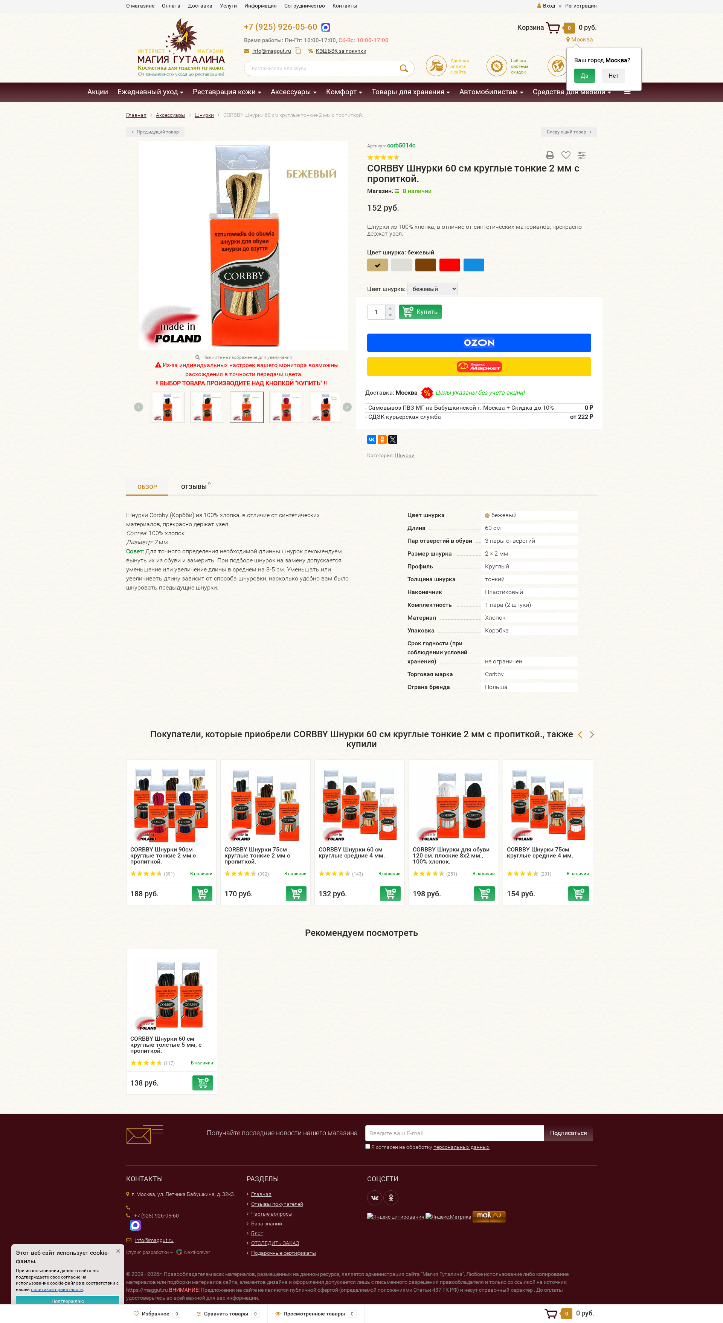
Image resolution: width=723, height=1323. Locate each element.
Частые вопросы (272, 1214)
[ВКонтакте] (371, 439)
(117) (169, 1063)
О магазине (140, 6)
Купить (427, 311)
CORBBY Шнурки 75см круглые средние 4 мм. (540, 852)
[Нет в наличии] (401, 265)
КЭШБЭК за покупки (341, 51)
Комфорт (341, 91)
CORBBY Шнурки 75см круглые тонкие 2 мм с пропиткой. (257, 855)
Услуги (228, 6)
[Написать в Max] (324, 27)
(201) (545, 874)
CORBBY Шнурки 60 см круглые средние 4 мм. (352, 852)
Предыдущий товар (157, 132)
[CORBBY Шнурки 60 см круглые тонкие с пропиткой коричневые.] (203, 406)
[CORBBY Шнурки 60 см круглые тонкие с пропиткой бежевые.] (243, 406)
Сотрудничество (304, 6)
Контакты (345, 6)
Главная (261, 1194)
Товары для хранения (408, 91)
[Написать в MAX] (133, 1225)
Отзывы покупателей (277, 1204)
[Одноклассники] (382, 439)
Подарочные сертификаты (283, 1253)
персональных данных (461, 1147)
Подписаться (568, 1132)
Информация (260, 6)
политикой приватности (57, 1289)
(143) (357, 874)
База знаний (266, 1223)
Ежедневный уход (147, 91)
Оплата (171, 6)
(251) (451, 874)
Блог (257, 1233)
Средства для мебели (569, 91)
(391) (169, 874)
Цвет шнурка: (386, 288)
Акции (97, 91)
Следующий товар (567, 132)
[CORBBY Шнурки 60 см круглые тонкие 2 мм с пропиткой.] (282, 406)
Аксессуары (291, 91)
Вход (549, 6)
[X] (392, 439)
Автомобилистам (488, 91)
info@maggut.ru (271, 51)
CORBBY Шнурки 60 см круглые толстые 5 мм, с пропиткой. (165, 1044)
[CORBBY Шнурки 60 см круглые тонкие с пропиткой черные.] (164, 406)
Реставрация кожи (224, 91)
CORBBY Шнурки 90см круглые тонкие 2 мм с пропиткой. (163, 855)
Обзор (147, 486)
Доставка (200, 6)
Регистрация (581, 6)
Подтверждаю (68, 1301)
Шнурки (405, 455)
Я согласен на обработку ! (430, 1147)
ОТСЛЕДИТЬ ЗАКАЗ (275, 1243)
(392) (263, 874)
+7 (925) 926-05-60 (280, 27)
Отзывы (195, 485)
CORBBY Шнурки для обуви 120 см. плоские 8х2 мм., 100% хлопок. (451, 855)
